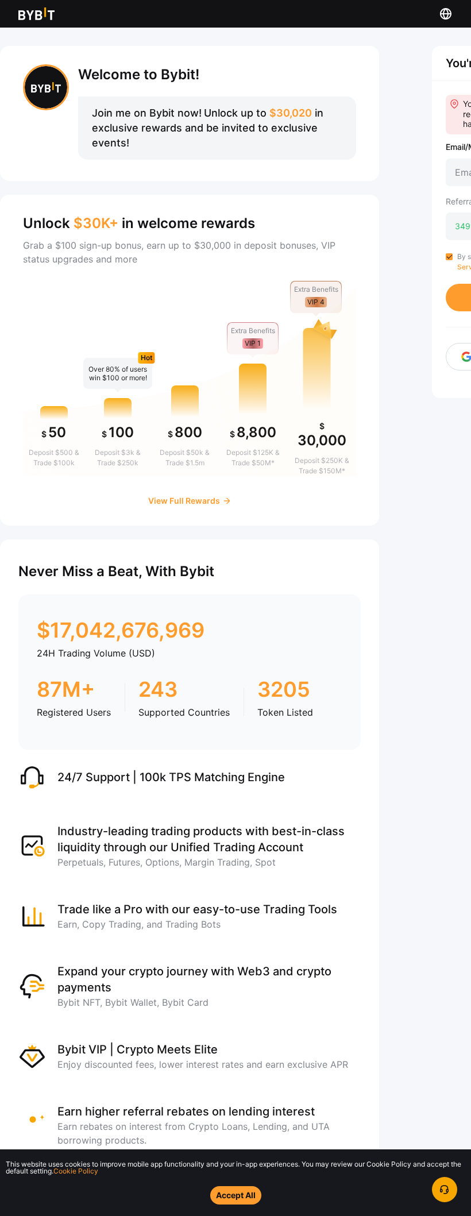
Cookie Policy (75, 1171)
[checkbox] (449, 256)
